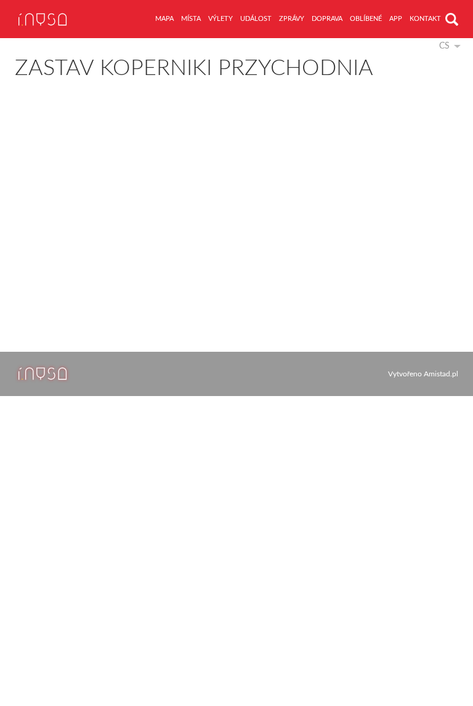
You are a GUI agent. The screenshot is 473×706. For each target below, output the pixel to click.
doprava (327, 18)
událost (256, 18)
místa (191, 18)
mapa (164, 18)
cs (444, 46)
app (395, 18)
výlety (220, 18)
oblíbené (366, 18)
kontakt (425, 18)
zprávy (291, 18)
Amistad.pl (441, 374)
